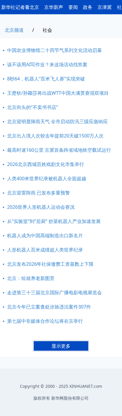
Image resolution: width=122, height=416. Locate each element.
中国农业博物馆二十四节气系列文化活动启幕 (54, 50)
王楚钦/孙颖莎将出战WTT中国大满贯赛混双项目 (58, 93)
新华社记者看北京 (20, 7)
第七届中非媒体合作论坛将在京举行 (45, 321)
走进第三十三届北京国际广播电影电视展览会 (54, 292)
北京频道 (14, 30)
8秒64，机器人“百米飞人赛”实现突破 (46, 78)
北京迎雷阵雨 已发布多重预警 (38, 192)
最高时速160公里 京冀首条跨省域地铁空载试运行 (59, 150)
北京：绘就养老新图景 (30, 278)
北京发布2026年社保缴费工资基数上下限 (50, 264)
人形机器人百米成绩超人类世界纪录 (45, 249)
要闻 (73, 7)
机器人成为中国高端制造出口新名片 (45, 235)
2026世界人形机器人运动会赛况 (41, 207)
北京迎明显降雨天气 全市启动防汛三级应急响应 (57, 121)
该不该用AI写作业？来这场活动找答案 (47, 64)
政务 (87, 7)
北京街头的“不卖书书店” (32, 107)
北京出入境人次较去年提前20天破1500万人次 (55, 135)
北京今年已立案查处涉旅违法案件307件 (49, 306)
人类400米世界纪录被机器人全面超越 (46, 178)
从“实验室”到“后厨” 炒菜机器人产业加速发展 (54, 221)
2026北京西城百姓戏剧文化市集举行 (45, 164)
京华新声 (53, 7)
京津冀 (104, 7)
